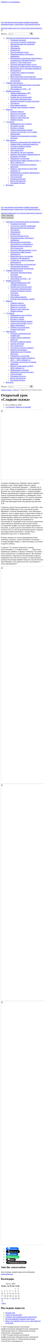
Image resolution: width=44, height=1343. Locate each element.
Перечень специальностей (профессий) (25, 142)
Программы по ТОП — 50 (20, 89)
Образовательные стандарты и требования (22, 55)
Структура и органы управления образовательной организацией (23, 43)
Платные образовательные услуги (23, 64)
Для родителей (16, 177)
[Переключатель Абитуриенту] (42, 332)
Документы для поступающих (22, 152)
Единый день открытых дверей (22, 107)
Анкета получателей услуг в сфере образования (23, 133)
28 (13, 1298)
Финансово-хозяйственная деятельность (25, 66)
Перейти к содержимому (10, 2)
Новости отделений (18, 113)
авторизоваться (7, 1274)
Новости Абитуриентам (19, 118)
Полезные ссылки (17, 126)
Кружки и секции (17, 128)
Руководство (15, 50)
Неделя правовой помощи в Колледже (20, 1319)
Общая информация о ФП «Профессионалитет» (20, 94)
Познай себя (10, 1313)
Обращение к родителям (19, 158)
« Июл (3, 1303)
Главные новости (17, 111)
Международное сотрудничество (23, 77)
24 (2, 1298)
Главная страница (6, 390)
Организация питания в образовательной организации (26, 80)
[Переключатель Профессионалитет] (42, 281)
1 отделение (10, 407)
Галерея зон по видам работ (21, 97)
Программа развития (18, 105)
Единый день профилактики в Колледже (21, 1317)
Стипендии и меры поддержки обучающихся (22, 74)
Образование (15, 48)
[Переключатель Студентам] (42, 313)
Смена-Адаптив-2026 (13, 1315)
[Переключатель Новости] (42, 301)
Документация (16, 87)
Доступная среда (16, 150)
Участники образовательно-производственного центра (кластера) (24, 100)
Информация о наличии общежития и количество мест (25, 174)
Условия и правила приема (20, 146)
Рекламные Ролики (17, 183)
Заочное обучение (17, 148)
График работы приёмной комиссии (24, 144)
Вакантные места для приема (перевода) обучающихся (25, 69)
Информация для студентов (21, 124)
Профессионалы (16, 120)
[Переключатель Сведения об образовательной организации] (42, 222)
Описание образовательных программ (25, 85)
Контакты (9, 185)
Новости (16, 390)
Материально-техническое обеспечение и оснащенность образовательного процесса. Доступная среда (26, 60)
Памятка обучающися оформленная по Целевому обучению (25, 155)
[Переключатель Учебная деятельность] (42, 271)
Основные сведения (18, 40)
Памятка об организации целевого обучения (23, 137)
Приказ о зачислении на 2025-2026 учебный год (23, 170)
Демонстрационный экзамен (21, 130)
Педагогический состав (19, 52)
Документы (14, 46)
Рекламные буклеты (18, 179)
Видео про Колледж (18, 181)
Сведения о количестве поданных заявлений (23, 166)
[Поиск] (31, 33)
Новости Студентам (18, 116)
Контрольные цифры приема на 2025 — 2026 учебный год (25, 161)
